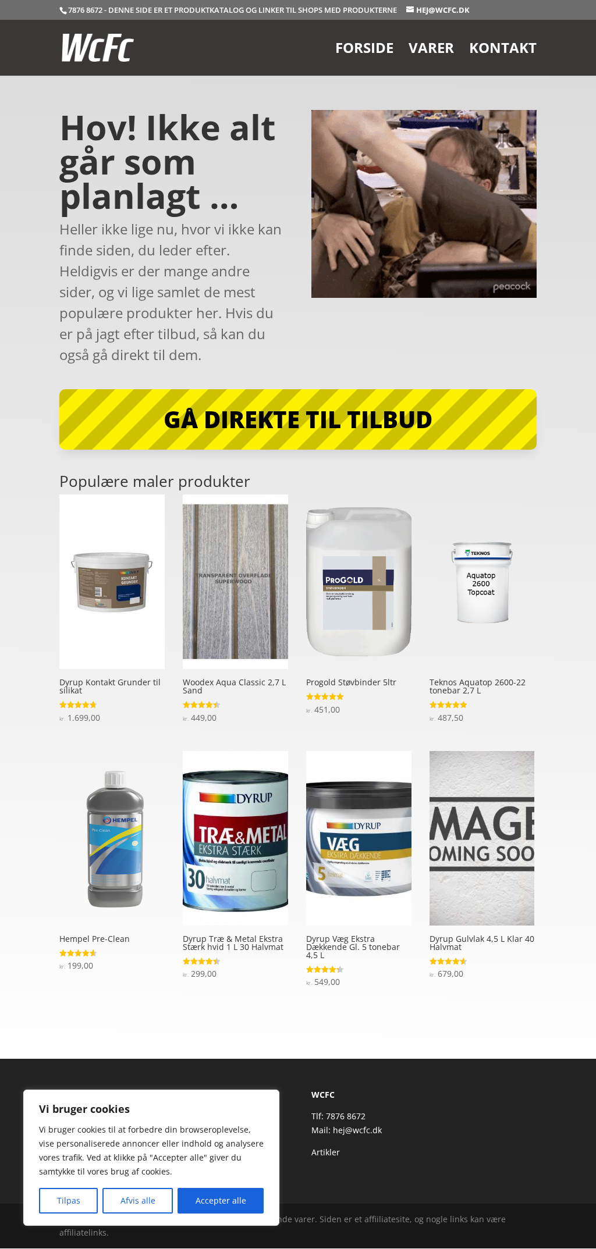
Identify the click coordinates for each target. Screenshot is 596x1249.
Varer (431, 50)
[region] (151, 1158)
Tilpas (68, 1200)
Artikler (325, 1152)
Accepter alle (221, 1200)
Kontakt (503, 50)
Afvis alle (137, 1200)
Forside (364, 50)
